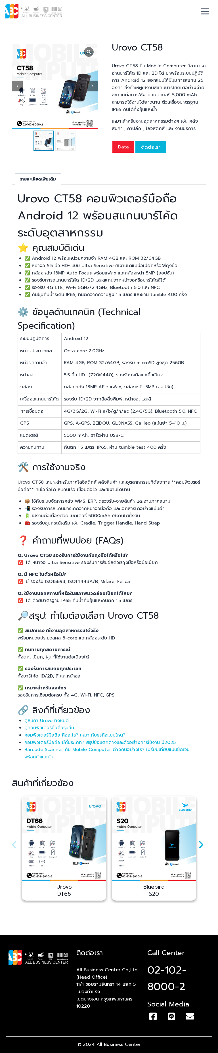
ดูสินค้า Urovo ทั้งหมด (46, 720)
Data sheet (123, 148)
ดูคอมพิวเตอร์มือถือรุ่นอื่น (49, 727)
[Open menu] (205, 11)
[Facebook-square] (153, 1016)
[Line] (171, 1016)
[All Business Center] (33, 11)
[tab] (38, 178)
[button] (14, 844)
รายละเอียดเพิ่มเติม (38, 179)
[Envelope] (189, 1016)
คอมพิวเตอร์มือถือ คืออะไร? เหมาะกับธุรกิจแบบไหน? (74, 735)
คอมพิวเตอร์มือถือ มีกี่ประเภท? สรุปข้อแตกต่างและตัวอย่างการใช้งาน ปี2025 (100, 742)
